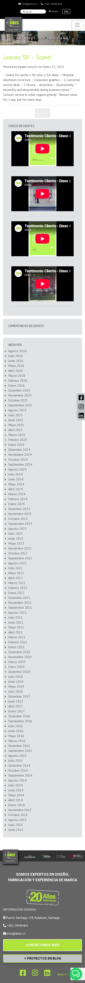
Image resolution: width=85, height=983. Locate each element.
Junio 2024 (15, 479)
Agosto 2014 (17, 780)
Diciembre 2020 (19, 652)
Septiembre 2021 (20, 607)
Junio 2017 (15, 701)
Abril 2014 (15, 800)
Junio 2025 (15, 420)
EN (66, 11)
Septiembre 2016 (20, 721)
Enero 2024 (16, 504)
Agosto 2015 (17, 755)
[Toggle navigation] (77, 25)
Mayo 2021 (16, 627)
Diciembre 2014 (19, 765)
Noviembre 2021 (20, 602)
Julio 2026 (15, 356)
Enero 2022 (16, 593)
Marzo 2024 (16, 494)
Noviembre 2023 (20, 514)
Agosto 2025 (17, 410)
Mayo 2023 (16, 543)
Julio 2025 (15, 415)
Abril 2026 (15, 371)
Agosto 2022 (17, 563)
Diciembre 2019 (19, 672)
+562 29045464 (53, 3)
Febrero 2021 (17, 642)
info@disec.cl (29, 3)
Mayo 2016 (16, 736)
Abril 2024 (15, 489)
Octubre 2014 (18, 770)
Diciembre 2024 (19, 449)
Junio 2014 (15, 790)
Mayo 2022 (16, 573)
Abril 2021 (15, 632)
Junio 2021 (15, 622)
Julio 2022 (15, 568)
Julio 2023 (15, 533)
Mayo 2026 (16, 366)
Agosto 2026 (17, 351)
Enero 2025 (16, 445)
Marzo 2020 (16, 662)
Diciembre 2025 (19, 390)
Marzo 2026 (16, 375)
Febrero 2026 (17, 380)
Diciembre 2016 (19, 716)
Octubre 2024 (18, 459)
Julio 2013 (15, 825)
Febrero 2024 (17, 499)
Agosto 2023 (17, 528)
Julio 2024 (15, 474)
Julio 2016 (15, 726)
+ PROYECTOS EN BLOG (42, 958)
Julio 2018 (15, 691)
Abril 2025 (15, 430)
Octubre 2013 (18, 815)
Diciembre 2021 (19, 598)
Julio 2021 (15, 617)
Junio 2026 (15, 361)
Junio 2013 (15, 830)
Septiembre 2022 (20, 558)
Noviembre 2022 (20, 548)
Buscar (54, 11)
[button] (76, 974)
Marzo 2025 (16, 435)
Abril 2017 (15, 706)
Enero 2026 (16, 385)
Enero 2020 (16, 667)
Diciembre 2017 (19, 696)
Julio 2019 (15, 677)
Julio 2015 (15, 760)
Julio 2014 (15, 785)
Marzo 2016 (16, 741)
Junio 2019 (15, 681)
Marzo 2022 (16, 583)
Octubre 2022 (18, 553)
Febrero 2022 (17, 588)
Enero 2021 (16, 647)
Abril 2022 (15, 578)
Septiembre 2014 (20, 775)
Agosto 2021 (17, 612)
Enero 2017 (16, 711)
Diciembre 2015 (19, 746)
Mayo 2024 (16, 484)
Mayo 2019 (16, 686)
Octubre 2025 (18, 400)
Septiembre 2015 (20, 751)
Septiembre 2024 (20, 464)
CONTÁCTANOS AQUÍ (42, 945)
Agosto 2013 (17, 820)
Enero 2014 (16, 805)
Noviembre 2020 (20, 657)
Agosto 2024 (17, 469)
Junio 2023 (15, 538)
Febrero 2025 (17, 440)
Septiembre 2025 (20, 405)
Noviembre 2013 (20, 810)
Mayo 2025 (16, 425)
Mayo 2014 (16, 795)
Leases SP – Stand (27, 57)
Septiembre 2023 (20, 524)
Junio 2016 (15, 731)
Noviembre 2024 (20, 454)
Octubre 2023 (18, 519)
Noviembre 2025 (20, 395)
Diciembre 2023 (19, 509)
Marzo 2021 (16, 637)
